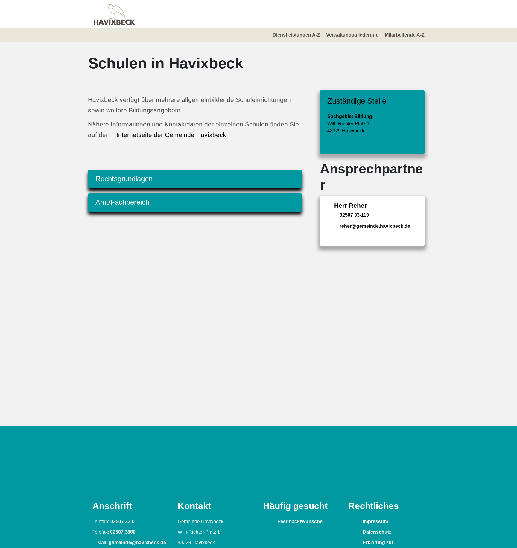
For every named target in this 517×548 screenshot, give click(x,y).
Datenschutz (376, 532)
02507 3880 (123, 532)
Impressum (374, 521)
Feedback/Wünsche (299, 521)
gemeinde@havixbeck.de (137, 542)
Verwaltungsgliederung (352, 34)
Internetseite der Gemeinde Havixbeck (171, 134)
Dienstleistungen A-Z (296, 34)
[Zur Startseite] (114, 14)
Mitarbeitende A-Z (405, 34)
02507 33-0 (122, 521)
